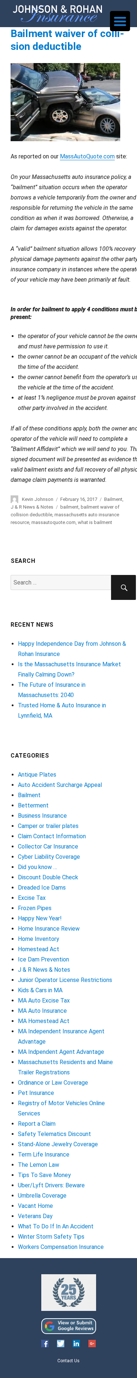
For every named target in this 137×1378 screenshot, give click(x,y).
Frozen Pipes (35, 908)
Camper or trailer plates (48, 825)
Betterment (33, 805)
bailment (69, 507)
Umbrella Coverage (42, 1195)
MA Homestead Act (43, 1021)
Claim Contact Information (52, 836)
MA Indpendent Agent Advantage (61, 1051)
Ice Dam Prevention (43, 959)
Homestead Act (38, 949)
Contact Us (68, 1360)
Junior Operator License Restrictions (65, 979)
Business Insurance (42, 815)
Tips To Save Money (44, 1175)
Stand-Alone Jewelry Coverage (58, 1144)
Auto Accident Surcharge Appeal (60, 784)
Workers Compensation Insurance (61, 1246)
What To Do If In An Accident (56, 1226)
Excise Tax (32, 897)
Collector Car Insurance (48, 846)
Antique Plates (37, 774)
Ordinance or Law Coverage (53, 1082)
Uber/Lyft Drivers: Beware (51, 1185)
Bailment (113, 499)
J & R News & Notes (32, 507)
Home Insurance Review (49, 928)
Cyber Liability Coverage (49, 856)
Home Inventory (38, 938)
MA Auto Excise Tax (44, 1000)
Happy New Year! (40, 918)
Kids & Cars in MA (40, 990)
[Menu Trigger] (120, 21)
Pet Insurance (36, 1092)
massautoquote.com (53, 522)
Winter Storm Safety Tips (51, 1236)
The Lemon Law (38, 1164)
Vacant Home (35, 1205)
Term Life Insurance (43, 1154)
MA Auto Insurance (42, 1010)
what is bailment (95, 522)
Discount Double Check (48, 877)
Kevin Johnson (37, 499)
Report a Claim (37, 1123)
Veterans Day (35, 1216)
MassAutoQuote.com (87, 156)
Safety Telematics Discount (54, 1133)
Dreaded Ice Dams (42, 887)
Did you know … (37, 867)
